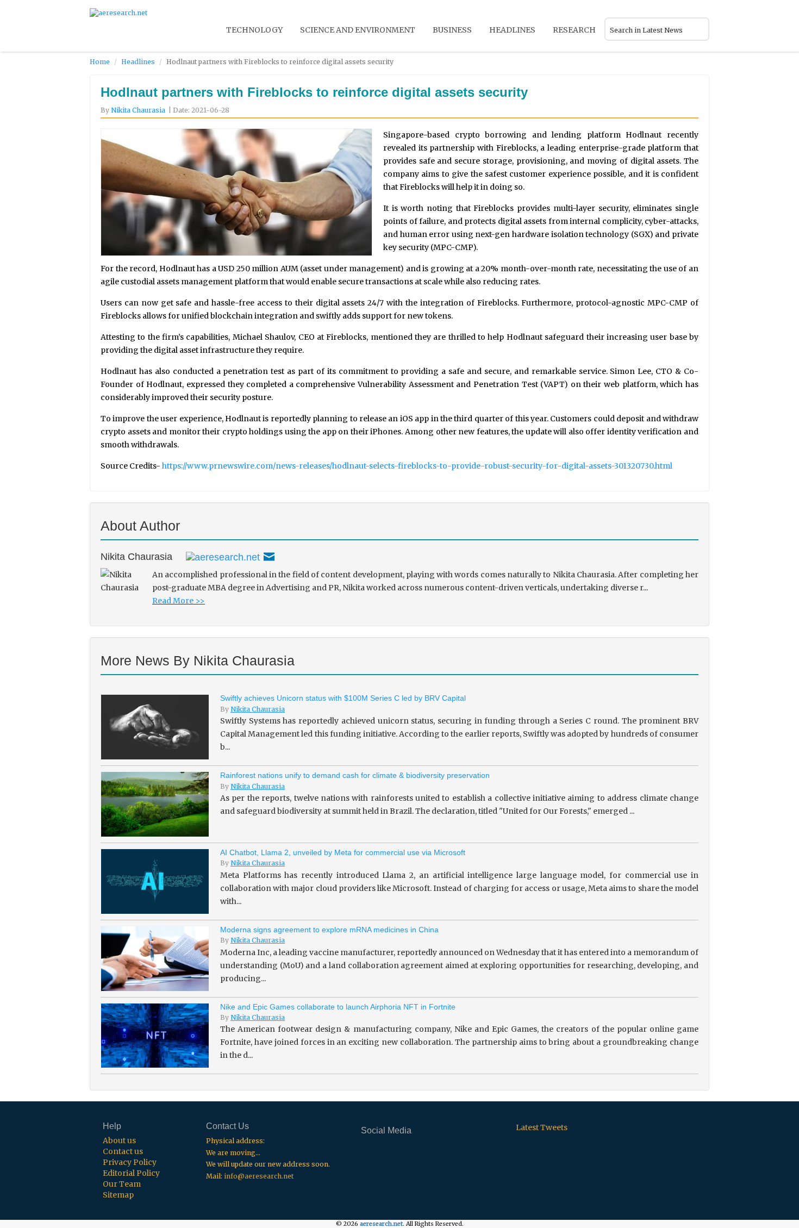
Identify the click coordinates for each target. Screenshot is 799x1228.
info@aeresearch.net (259, 1176)
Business (452, 30)
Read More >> (178, 601)
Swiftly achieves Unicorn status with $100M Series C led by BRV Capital (343, 698)
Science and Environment (357, 30)
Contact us (123, 1151)
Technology (254, 30)
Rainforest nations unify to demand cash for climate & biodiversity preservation (355, 775)
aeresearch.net (381, 1223)
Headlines (512, 30)
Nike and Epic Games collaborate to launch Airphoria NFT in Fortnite (337, 1006)
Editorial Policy (131, 1173)
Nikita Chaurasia (138, 110)
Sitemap (118, 1195)
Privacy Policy (130, 1162)
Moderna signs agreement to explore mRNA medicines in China (329, 929)
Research (574, 30)
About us (119, 1140)
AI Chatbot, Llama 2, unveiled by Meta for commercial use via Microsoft (342, 852)
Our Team (122, 1184)
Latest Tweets (541, 1127)
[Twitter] (223, 556)
